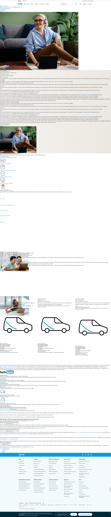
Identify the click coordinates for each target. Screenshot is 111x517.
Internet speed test (68, 465)
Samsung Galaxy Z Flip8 (38, 475)
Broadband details (43, 504)
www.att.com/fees (6, 91)
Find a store (84, 0)
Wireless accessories (23, 471)
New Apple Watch (37, 486)
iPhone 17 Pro (36, 463)
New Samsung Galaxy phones (24, 483)
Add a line (51, 465)
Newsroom (81, 483)
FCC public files (21, 506)
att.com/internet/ (59, 81)
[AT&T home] (20, 4)
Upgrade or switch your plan (6, 176)
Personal (19, 0)
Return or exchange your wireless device (69, 494)
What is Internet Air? (68, 483)
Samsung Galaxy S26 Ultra (39, 469)
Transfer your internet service (70, 471)
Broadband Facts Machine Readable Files (84, 497)
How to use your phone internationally (68, 486)
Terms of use (31, 504)
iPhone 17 (36, 467)
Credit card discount (83, 471)
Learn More (2, 378)
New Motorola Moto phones (24, 488)
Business (24, 0)
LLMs (43, 503)
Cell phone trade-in (67, 469)
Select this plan (3, 343)
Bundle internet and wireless (69, 481)
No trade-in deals (82, 476)
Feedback (26, 503)
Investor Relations (82, 486)
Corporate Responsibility (84, 488)
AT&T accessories (52, 483)
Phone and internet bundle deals (85, 469)
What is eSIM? (66, 491)
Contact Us (2, 222)
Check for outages (4, 210)
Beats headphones (52, 490)
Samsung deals (82, 467)
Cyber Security (89, 504)
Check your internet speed (5, 163)
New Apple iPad (37, 481)
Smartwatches (22, 469)
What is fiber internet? (68, 489)
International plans (52, 463)
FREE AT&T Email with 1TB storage (35, 503)
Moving (1, 260)
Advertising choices (58, 504)
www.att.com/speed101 (6, 97)
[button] (25, 4)
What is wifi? (66, 496)
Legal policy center (51, 504)
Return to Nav (11, 7)
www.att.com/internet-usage (84, 94)
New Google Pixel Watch (38, 490)
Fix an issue (2, 198)
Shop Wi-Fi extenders (4, 189)
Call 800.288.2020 (4, 397)
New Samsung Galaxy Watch (39, 488)
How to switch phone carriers (70, 463)
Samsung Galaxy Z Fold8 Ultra (40, 471)
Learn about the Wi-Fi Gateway (6, 183)
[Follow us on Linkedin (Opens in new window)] (91, 455)
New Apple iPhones (22, 481)
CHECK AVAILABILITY (5, 123)
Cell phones (21, 461)
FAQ (8, 260)
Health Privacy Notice (82, 504)
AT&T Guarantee (82, 494)
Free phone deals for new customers (84, 474)
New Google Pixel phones (24, 486)
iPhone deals (81, 465)
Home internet (22, 465)
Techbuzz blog (21, 503)
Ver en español (90, 0)
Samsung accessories (53, 486)
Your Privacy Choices (72, 504)
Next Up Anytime (52, 473)
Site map (20, 504)
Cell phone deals (82, 463)
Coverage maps (25, 504)
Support (5, 260)
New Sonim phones (22, 490)
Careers (80, 490)
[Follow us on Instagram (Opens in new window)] (88, 455)
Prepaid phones (22, 473)
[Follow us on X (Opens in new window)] (82, 455)
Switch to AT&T (67, 461)
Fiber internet (21, 463)
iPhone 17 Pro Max (37, 461)
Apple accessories (52, 481)
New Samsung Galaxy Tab (39, 483)
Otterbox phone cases (53, 488)
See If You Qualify (4, 156)
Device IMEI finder (67, 473)
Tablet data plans (52, 469)
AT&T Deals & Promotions (84, 461)
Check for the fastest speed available (8, 170)
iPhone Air (36, 465)
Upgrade (50, 467)
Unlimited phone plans (53, 461)
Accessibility (37, 504)
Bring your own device (68, 467)
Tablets (20, 467)
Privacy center (65, 504)
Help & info (81, 492)
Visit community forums (5, 215)
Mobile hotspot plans (53, 471)
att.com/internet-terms (22, 93)
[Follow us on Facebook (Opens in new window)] (85, 455)
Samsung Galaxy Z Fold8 (39, 473)
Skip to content (3, 6)
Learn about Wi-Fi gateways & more (7, 205)
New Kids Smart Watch (38, 492)
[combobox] (68, 4)
